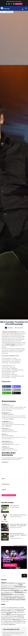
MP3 (4, 592)
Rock (14, 594)
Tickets (19, 598)
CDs (21, 584)
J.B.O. (8, 614)
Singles (6, 598)
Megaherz (15, 616)
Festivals (18, 587)
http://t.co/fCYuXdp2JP (7, 410)
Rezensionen (6, 594)
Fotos (24, 587)
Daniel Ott (4, 434)
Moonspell (3, 617)
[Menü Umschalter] (22, 9)
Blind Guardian (12, 607)
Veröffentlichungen (13, 599)
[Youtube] (13, 4)
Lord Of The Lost (8, 616)
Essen (13, 587)
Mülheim (8, 592)
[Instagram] (11, 4)
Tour (23, 598)
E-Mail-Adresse (5, 484)
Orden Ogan (21, 617)
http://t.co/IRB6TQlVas (6, 426)
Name (3, 478)
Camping (11, 585)
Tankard (7, 623)
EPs (10, 587)
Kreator (21, 614)
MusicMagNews (5, 412)
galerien (3, 588)
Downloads (4, 587)
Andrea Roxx (4, 447)
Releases (19, 592)
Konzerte (15, 590)
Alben (4, 582)
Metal (2, 592)
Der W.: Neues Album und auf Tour (18, 514)
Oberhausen (12, 592)
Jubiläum (21, 588)
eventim (13, 345)
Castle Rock (15, 585)
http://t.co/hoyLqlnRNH (8, 419)
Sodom (6, 621)
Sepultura (22, 619)
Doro (16, 610)
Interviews (18, 588)
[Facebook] (9, 4)
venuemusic (4, 404)
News (11, 11)
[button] (26, 8)
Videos (22, 600)
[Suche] (24, 575)
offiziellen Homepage (10, 344)
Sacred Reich (8, 619)
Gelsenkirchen (11, 588)
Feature (7, 11)
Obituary (13, 617)
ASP (6, 607)
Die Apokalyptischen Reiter (19, 609)
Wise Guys (12, 624)
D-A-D (5, 609)
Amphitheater (11, 583)
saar (20, 596)
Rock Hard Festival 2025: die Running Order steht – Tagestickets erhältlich (18, 535)
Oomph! (16, 617)
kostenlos (21, 590)
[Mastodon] (7, 4)
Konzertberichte (6, 590)
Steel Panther (17, 621)
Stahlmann (10, 621)
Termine (12, 598)
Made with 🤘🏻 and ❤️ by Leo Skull (14, 1)
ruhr (10, 596)
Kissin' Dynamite (15, 614)
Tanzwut (11, 622)
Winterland (6, 624)
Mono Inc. (21, 616)
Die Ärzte (13, 610)
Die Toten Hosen (6, 610)
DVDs (8, 587)
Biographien (7, 585)
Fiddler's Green (12, 612)
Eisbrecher (20, 611)
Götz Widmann (20, 612)
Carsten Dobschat (6, 441)
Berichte (3, 585)
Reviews (25, 592)
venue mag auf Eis (14, 505)
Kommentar (5, 462)
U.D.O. (22, 622)
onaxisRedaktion (5, 421)
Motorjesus (8, 617)
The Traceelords (17, 622)
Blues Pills (18, 607)
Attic (8, 607)
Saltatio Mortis (16, 619)
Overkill (3, 619)
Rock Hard (18, 594)
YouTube (6, 601)
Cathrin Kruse (5, 428)
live (25, 590)
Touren (3, 599)
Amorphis (3, 607)
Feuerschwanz (4, 612)
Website (4, 489)
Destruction (10, 609)
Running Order (15, 596)
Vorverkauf (3, 601)
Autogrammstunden (20, 583)
